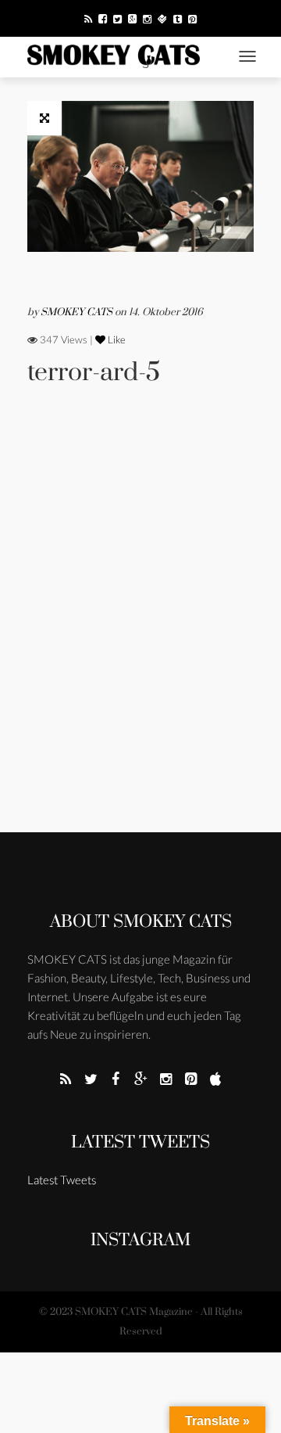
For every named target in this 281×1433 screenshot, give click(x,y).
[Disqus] (140, 630)
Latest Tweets (140, 1142)
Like (115, 339)
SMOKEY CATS (78, 312)
